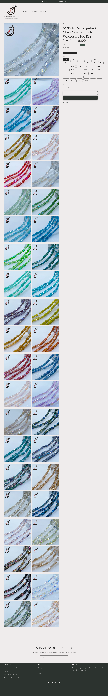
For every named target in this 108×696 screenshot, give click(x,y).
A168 (85, 73)
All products (41, 670)
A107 (72, 66)
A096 (80, 63)
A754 (86, 80)
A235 (99, 77)
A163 (79, 73)
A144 (66, 70)
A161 (72, 73)
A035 (73, 59)
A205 (66, 77)
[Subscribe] (66, 657)
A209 (73, 77)
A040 (80, 59)
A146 (72, 70)
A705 (79, 80)
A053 (94, 59)
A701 (66, 80)
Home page (41, 668)
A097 (87, 63)
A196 (92, 73)
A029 (66, 59)
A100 (94, 63)
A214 (86, 77)
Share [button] (66, 102)
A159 (66, 73)
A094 (73, 63)
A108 (79, 66)
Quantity (65, 84)
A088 (66, 63)
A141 (98, 66)
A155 (92, 70)
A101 (101, 63)
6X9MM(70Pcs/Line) (70, 53)
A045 (87, 59)
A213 (80, 77)
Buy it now (80, 98)
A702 (72, 80)
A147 (79, 70)
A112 (92, 66)
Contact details (42, 673)
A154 (85, 70)
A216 (93, 77)
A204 (99, 73)
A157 (98, 70)
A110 (86, 66)
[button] (96, 11)
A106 (66, 66)
